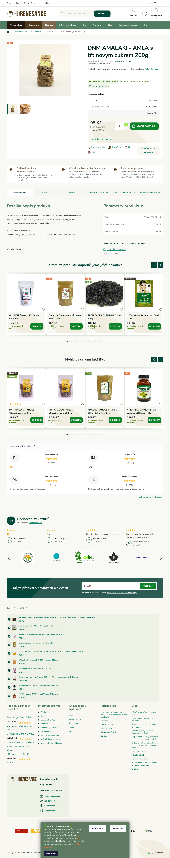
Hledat (102, 13)
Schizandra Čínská (108, 732)
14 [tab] (98, 341)
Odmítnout (97, 828)
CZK (155, 3)
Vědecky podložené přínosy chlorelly (143, 719)
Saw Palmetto (106, 728)
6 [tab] (79, 341)
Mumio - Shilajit (107, 724)
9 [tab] (86, 341)
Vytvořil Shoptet (157, 852)
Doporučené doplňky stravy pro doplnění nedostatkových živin (145, 738)
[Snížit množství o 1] (126, 128)
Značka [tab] (98, 193)
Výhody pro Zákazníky (50, 735)
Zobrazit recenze (35, 523)
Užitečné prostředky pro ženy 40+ (144, 713)
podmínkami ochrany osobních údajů (122, 592)
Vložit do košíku (146, 126)
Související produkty (122, 193)
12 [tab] (93, 341)
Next (160, 265)
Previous (154, 265)
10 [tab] (88, 341)
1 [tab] (67, 341)
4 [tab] (74, 341)
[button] (160, 558)
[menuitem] (16, 25)
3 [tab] (72, 341)
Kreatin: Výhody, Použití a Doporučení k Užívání (142, 731)
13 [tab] (95, 341)
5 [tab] (76, 341)
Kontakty (45, 3)
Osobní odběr (46, 731)
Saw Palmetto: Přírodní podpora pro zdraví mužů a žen (145, 763)
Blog (17, 3)
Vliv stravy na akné (139, 751)
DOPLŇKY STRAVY (116, 249)
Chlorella (104, 721)
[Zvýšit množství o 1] (126, 124)
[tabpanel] (26, 304)
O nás (9, 3)
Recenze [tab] (45, 193)
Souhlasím (118, 828)
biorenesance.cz (50, 805)
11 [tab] (91, 341)
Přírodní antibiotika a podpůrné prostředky (144, 725)
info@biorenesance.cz (53, 796)
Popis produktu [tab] (20, 193)
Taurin (71, 727)
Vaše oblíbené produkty (50, 739)
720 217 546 (49, 801)
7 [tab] (81, 341)
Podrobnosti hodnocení (122, 61)
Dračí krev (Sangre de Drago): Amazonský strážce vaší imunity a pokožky (114, 714)
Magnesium (74, 723)
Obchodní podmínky (49, 727)
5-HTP (72, 716)
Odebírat (148, 586)
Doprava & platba (30, 3)
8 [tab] (83, 341)
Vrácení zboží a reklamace (51, 743)
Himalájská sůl (75, 719)
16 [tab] (103, 341)
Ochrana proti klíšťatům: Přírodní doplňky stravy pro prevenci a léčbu (145, 745)
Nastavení (51, 853)
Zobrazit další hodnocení (150, 496)
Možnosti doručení (101, 86)
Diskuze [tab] (72, 193)
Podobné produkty (148, 193)
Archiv (72, 731)
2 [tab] (69, 341)
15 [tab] (100, 341)
